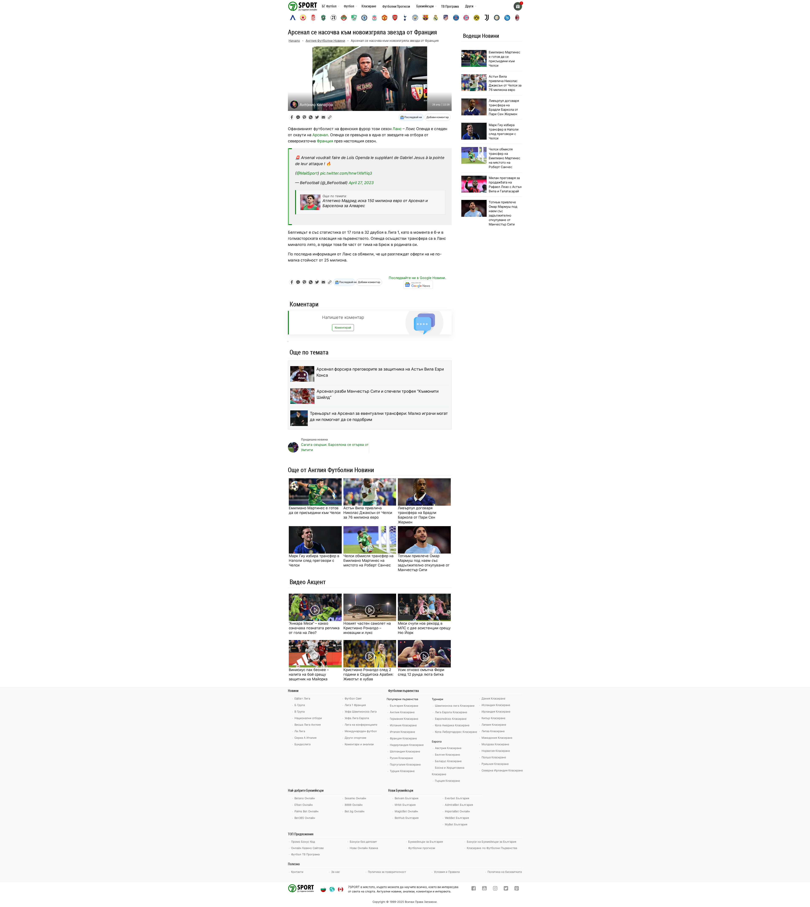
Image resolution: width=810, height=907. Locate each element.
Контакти (297, 871)
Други (469, 6)
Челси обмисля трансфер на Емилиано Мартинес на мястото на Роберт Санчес (368, 560)
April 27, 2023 (361, 182)
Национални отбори (308, 718)
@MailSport (307, 173)
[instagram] (495, 889)
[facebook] (473, 889)
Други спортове (355, 737)
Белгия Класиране (447, 754)
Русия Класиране (401, 758)
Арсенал (320, 135)
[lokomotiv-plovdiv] (333, 18)
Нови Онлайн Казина (364, 848)
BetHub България (406, 817)
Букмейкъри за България (425, 841)
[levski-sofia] (293, 18)
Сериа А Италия (305, 737)
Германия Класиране (404, 718)
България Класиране (404, 705)
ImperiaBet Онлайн (457, 811)
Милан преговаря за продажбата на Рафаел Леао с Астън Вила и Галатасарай (505, 184)
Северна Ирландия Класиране (502, 770)
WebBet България (457, 817)
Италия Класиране (402, 731)
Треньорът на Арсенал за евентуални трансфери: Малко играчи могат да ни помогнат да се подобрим (379, 416)
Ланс (397, 129)
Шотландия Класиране (405, 751)
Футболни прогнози (421, 848)
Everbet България (457, 798)
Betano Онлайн (304, 798)
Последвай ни (413, 117)
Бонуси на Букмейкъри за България (491, 841)
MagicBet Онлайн (406, 811)
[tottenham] (405, 18)
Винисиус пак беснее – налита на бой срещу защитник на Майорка (309, 674)
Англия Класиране (402, 712)
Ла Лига (299, 731)
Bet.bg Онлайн (354, 811)
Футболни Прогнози (396, 6)
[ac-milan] (517, 18)
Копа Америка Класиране (452, 725)
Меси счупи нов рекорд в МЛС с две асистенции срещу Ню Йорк (424, 628)
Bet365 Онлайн (304, 817)
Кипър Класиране (493, 718)
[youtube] (484, 889)
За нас (335, 871)
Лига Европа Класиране (451, 712)
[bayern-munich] (466, 18)
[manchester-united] (384, 18)
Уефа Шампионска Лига (361, 711)
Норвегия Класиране (496, 750)
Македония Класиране (497, 737)
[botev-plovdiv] (344, 18)
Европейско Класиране (451, 718)
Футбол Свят (353, 698)
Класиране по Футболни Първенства (492, 848)
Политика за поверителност (387, 871)
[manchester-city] (415, 18)
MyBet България (456, 824)
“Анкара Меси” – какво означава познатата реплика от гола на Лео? (314, 628)
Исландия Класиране (496, 705)
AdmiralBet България (459, 804)
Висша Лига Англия (307, 724)
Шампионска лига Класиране (455, 705)
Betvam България (406, 798)
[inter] (497, 18)
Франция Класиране (403, 738)
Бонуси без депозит (363, 841)
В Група (299, 711)
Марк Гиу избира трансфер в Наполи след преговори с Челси (314, 560)
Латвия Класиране (494, 724)
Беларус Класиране (448, 761)
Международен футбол (361, 731)
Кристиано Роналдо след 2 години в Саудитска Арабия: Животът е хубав (368, 674)
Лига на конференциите (361, 724)
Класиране (369, 6)
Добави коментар (438, 117)
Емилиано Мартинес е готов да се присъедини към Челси (314, 510)
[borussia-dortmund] (476, 18)
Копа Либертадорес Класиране (456, 731)
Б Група (299, 705)
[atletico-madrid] (446, 18)
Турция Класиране (402, 771)
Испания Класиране (403, 725)
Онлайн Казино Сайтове (307, 848)
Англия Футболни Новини (325, 41)
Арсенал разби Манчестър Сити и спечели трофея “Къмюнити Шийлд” (378, 394)
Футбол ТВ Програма (305, 854)
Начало (294, 41)
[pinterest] (516, 889)
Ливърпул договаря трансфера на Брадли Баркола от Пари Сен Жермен (417, 515)
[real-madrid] (435, 18)
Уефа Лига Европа (357, 718)
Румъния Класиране (495, 763)
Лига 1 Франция (355, 705)
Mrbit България (405, 804)
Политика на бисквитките (504, 871)
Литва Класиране (493, 731)
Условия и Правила (447, 871)
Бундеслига (302, 744)
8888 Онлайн (354, 804)
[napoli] (507, 18)
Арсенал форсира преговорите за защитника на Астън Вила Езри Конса (380, 372)
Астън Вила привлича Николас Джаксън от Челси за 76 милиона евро (367, 512)
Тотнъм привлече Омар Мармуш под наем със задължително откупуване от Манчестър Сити (424, 563)
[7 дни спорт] (303, 6)
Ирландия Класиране (496, 711)
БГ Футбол (329, 6)
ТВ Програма (450, 6)
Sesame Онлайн (355, 798)
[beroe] (354, 18)
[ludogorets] (323, 18)
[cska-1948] (313, 18)
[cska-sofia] (303, 18)
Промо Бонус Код (303, 841)
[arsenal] (395, 18)
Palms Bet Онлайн (306, 811)
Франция (325, 141)
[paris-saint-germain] (456, 18)
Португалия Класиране (405, 764)
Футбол (349, 6)
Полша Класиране (494, 757)
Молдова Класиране (495, 744)
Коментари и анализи (359, 744)
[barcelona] (425, 18)
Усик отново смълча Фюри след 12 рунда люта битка (421, 672)
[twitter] (505, 889)
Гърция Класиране (447, 780)
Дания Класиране (493, 698)
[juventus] (486, 18)
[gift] (518, 6)
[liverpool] (374, 18)
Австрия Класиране (448, 748)
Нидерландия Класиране (407, 745)
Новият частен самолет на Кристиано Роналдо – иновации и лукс (367, 628)
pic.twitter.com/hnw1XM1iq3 (346, 173)
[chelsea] (364, 18)
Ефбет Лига (302, 698)
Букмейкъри (425, 6)
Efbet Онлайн (303, 804)
